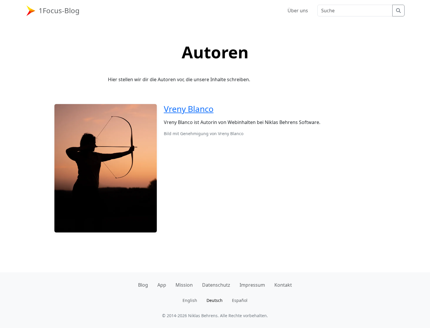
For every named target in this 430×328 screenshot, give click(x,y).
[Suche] (398, 10)
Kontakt (283, 285)
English (190, 300)
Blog (143, 285)
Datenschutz (216, 285)
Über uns (298, 10)
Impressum (252, 285)
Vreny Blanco (189, 108)
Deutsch (215, 300)
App (161, 285)
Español (239, 300)
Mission (184, 285)
